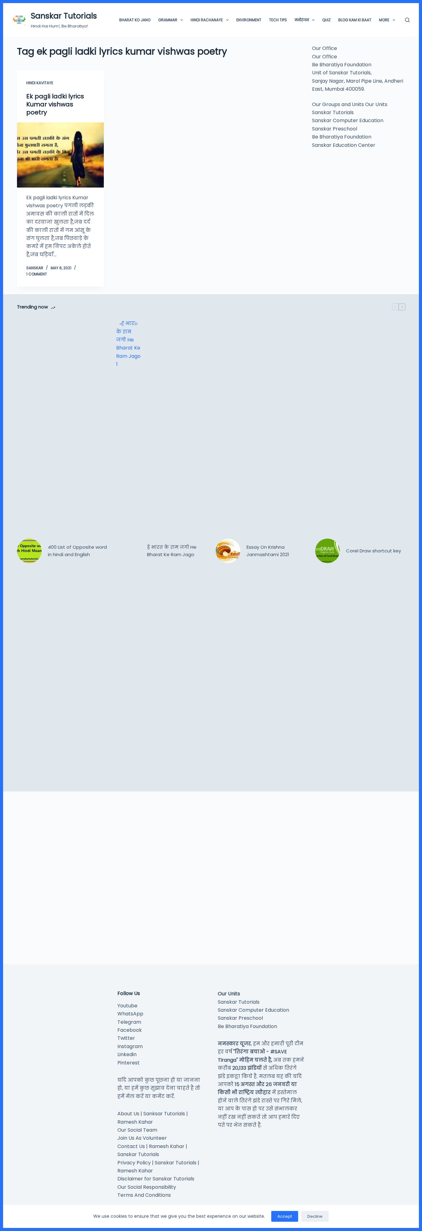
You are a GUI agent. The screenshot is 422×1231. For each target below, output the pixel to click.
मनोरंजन (302, 20)
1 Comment (36, 274)
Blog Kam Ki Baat (354, 20)
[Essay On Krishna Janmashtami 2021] (228, 551)
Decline (315, 1216)
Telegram (129, 1022)
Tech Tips (278, 20)
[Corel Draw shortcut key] (327, 551)
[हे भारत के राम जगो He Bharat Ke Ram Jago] (128, 551)
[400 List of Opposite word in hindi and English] (29, 551)
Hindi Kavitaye (39, 82)
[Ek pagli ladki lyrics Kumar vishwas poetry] (60, 155)
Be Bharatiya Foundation (341, 136)
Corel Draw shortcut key (373, 550)
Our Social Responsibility (146, 1187)
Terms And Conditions (144, 1195)
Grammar (167, 20)
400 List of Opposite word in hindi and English (77, 551)
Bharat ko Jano (134, 20)
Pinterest (128, 1062)
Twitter (126, 1038)
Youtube (127, 1005)
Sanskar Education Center (343, 144)
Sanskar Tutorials (64, 15)
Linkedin (127, 1054)
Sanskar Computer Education (347, 120)
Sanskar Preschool (334, 128)
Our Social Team (137, 1130)
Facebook (129, 1030)
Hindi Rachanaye (207, 20)
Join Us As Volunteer (142, 1138)
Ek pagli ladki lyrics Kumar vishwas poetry (55, 104)
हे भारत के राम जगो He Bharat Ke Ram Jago (171, 551)
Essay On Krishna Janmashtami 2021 (268, 551)
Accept (284, 1216)
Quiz (326, 20)
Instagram (130, 1046)
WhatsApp (130, 1013)
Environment (248, 20)
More (384, 20)
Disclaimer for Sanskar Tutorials (155, 1178)
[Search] (407, 20)
